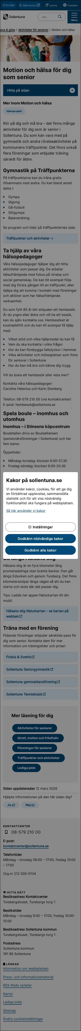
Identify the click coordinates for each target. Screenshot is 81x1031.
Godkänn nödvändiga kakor (40, 539)
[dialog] (40, 515)
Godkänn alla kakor (40, 550)
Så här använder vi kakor (25, 511)
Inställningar (42, 527)
